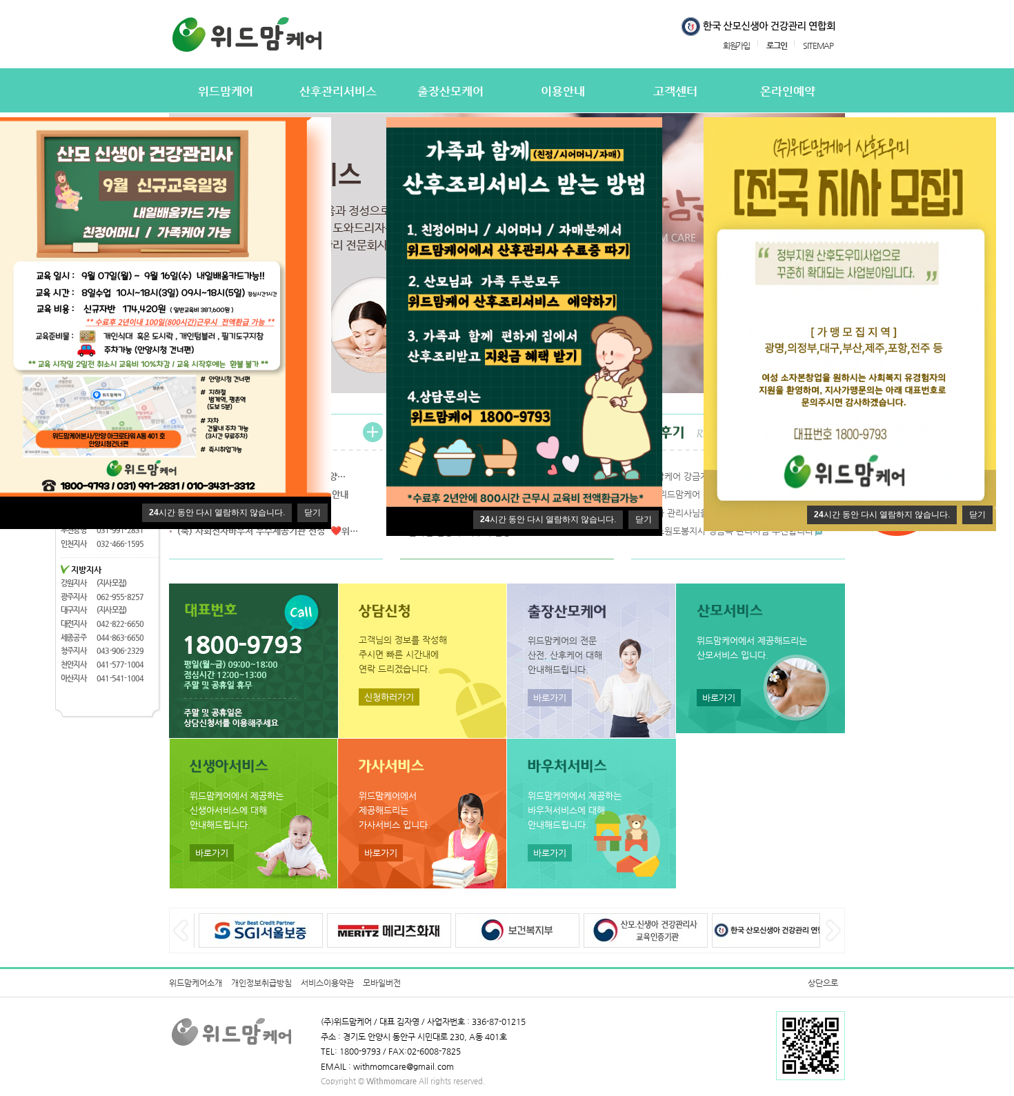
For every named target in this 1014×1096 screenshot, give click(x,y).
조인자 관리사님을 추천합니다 (696, 513)
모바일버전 (382, 983)
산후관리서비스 (338, 91)
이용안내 (563, 91)
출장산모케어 (450, 91)
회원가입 (736, 45)
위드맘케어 (225, 91)
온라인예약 (787, 91)
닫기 (312, 512)
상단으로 (823, 983)
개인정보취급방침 (261, 983)
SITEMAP (818, 45)
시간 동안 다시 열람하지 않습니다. (217, 512)
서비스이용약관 (327, 983)
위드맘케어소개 (195, 983)
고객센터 (675, 91)
